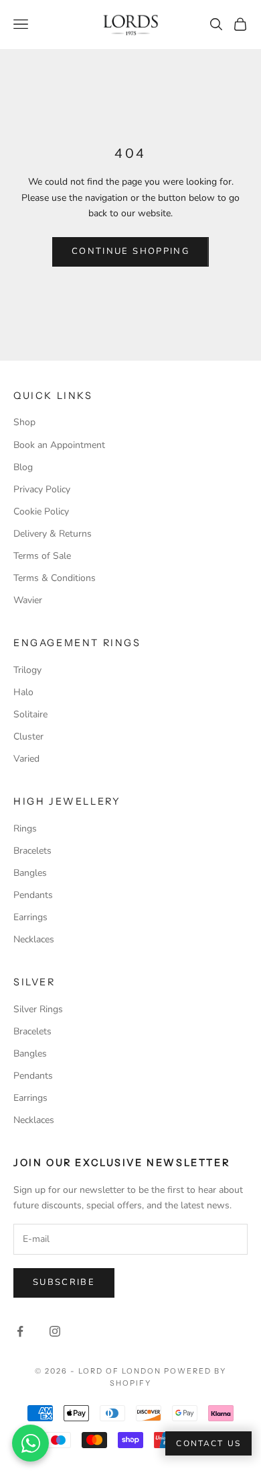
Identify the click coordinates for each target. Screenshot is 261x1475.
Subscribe (64, 1282)
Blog (23, 467)
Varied (26, 758)
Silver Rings (38, 1009)
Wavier (27, 600)
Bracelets (32, 850)
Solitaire (30, 714)
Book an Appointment (59, 445)
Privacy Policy (41, 489)
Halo (23, 692)
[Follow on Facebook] (20, 1331)
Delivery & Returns (52, 533)
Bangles (30, 872)
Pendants (33, 895)
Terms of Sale (42, 555)
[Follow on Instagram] (55, 1331)
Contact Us (208, 1443)
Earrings (30, 917)
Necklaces (33, 939)
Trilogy (27, 670)
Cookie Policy (41, 511)
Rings (25, 828)
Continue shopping (130, 251)
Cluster (28, 736)
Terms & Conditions (54, 578)
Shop (24, 422)
